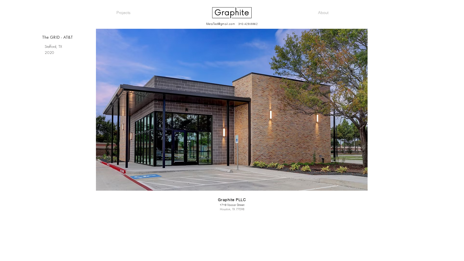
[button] (232, 110)
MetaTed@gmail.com (220, 24)
